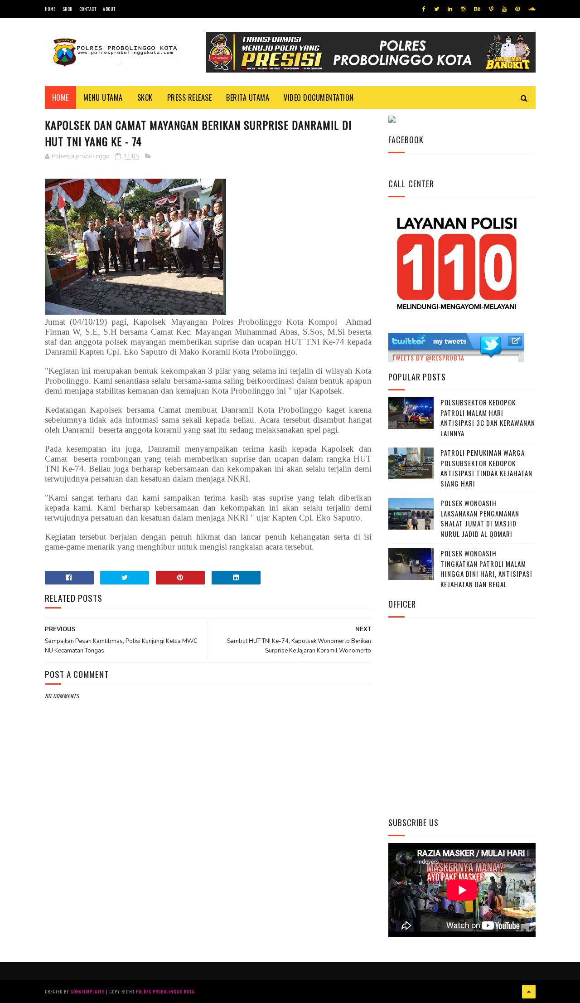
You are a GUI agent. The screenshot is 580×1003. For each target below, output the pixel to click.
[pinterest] (517, 9)
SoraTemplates (88, 991)
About (109, 8)
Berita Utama (247, 97)
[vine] (491, 9)
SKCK (67, 8)
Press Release (189, 97)
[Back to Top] (529, 991)
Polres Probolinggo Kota (165, 991)
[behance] (477, 9)
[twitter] (436, 9)
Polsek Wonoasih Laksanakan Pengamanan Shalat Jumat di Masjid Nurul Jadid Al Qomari (479, 518)
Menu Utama (103, 97)
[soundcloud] (531, 9)
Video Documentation (319, 97)
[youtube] (504, 9)
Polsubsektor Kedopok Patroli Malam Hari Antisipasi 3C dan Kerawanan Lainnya (487, 417)
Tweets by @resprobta (428, 357)
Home (50, 8)
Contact (88, 8)
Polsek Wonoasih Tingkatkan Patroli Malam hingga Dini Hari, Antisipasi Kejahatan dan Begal (486, 568)
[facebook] (424, 9)
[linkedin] (450, 9)
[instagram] (463, 9)
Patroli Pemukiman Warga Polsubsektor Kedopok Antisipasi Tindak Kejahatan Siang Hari (486, 468)
